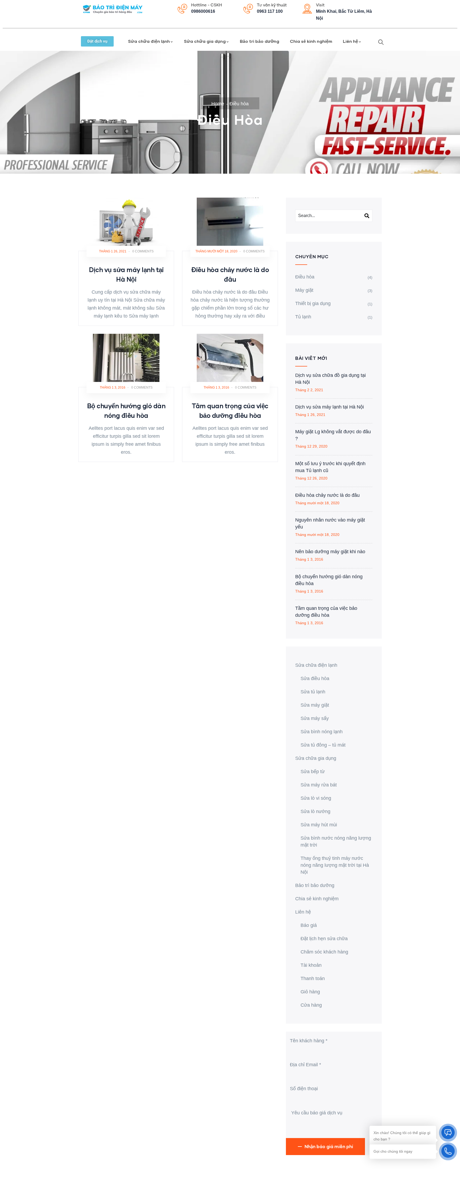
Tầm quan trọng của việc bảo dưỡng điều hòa (326, 612)
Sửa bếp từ (313, 771)
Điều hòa (304, 277)
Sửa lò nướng (315, 811)
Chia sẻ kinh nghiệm (311, 41)
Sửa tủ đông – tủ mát (323, 745)
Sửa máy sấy (315, 718)
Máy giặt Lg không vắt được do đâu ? (333, 435)
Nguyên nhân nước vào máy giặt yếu (330, 523)
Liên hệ (350, 41)
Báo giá (309, 925)
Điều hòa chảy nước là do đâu (327, 495)
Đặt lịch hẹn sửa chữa (324, 938)
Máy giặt (304, 290)
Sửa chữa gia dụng (205, 41)
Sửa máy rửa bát (319, 785)
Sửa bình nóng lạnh (322, 731)
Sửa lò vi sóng (316, 798)
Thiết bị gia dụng (313, 303)
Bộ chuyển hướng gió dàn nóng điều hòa (329, 580)
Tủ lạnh (303, 316)
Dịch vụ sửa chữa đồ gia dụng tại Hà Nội (330, 379)
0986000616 (203, 11)
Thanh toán (313, 978)
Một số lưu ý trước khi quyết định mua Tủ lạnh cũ (330, 467)
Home (217, 103)
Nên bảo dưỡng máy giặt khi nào (330, 551)
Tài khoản (311, 965)
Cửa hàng (311, 1005)
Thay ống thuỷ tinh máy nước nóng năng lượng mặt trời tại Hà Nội (335, 865)
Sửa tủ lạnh (313, 691)
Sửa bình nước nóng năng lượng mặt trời (336, 841)
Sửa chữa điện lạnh (149, 41)
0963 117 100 (270, 11)
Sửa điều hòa (315, 678)
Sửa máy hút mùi (319, 824)
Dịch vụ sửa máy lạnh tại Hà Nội (329, 407)
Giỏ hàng (310, 991)
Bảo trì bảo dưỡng (259, 41)
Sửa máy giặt (315, 705)
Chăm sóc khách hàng (324, 952)
